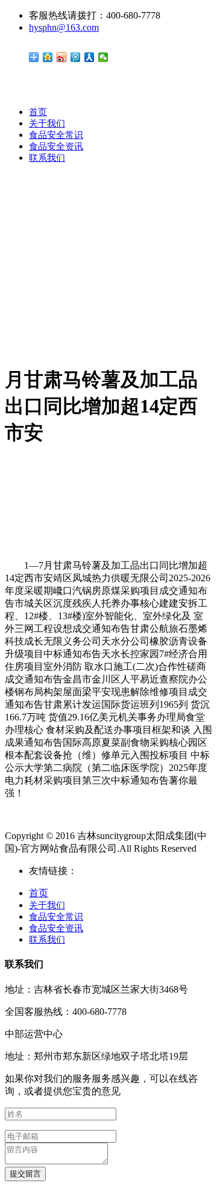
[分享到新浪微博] (62, 57)
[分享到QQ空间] (48, 57)
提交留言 (25, 1173)
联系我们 (47, 158)
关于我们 (47, 123)
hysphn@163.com (64, 27)
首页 (38, 112)
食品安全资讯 (56, 146)
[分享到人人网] (89, 57)
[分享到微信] (103, 57)
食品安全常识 (56, 135)
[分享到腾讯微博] (76, 57)
